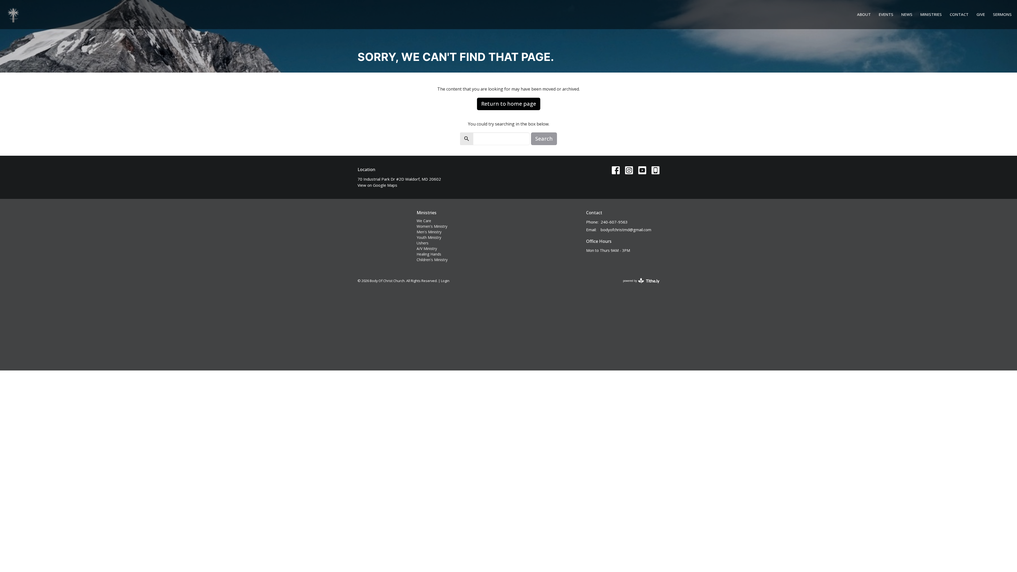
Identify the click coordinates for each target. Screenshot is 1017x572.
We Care (424, 220)
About (864, 14)
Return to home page (508, 103)
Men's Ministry (429, 231)
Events (886, 14)
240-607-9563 (614, 222)
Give (980, 14)
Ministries (931, 14)
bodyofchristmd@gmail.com (626, 229)
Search (544, 138)
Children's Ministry (432, 259)
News (906, 14)
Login (445, 280)
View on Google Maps (377, 185)
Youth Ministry (429, 237)
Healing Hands (429, 254)
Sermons (1002, 14)
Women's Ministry (432, 226)
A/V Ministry (427, 248)
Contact (959, 14)
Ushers (423, 242)
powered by (638, 285)
